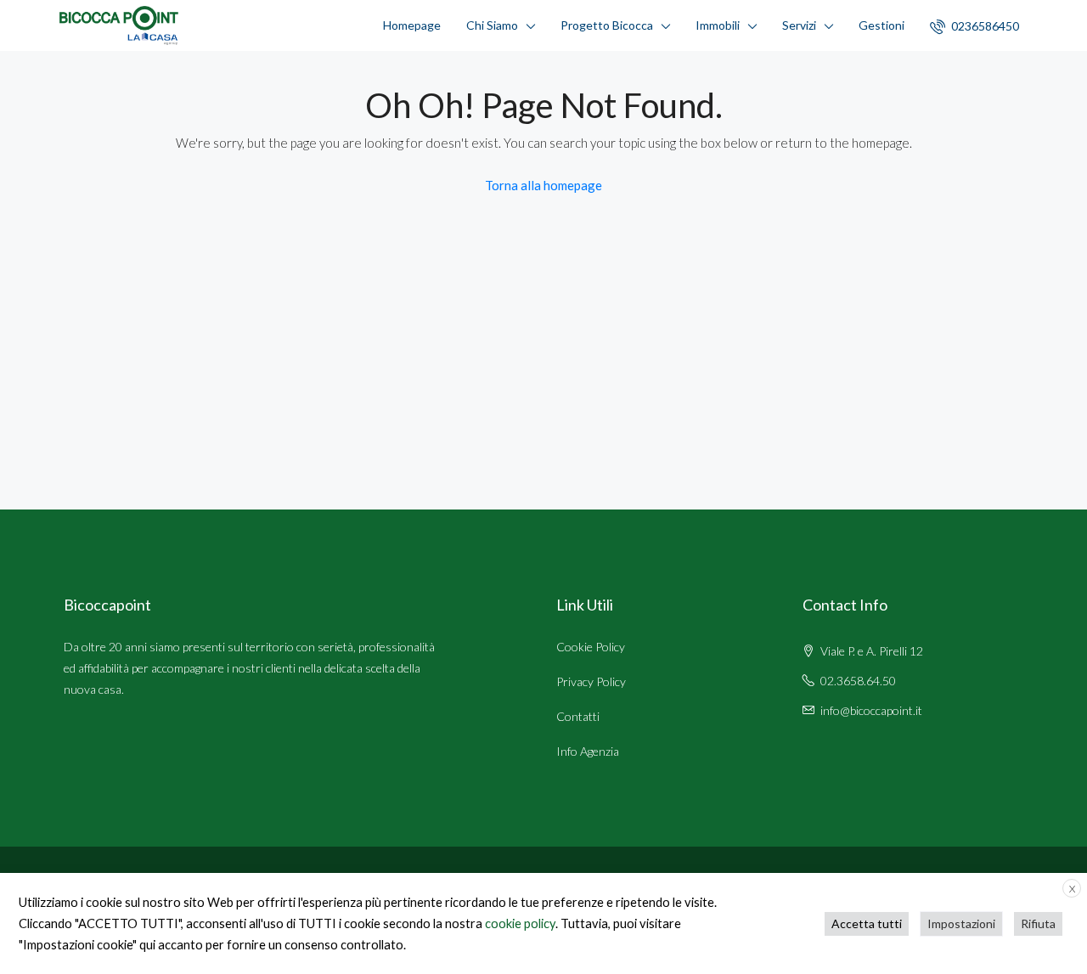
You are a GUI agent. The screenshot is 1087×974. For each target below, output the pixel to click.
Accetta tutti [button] (866, 923)
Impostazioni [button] (961, 923)
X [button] (1072, 888)
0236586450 (984, 26)
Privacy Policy (591, 681)
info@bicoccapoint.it (871, 710)
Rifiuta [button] (1038, 923)
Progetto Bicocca (606, 25)
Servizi (799, 25)
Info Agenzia (587, 751)
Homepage (412, 25)
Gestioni (881, 25)
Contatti (578, 716)
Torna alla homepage (543, 185)
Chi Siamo (492, 25)
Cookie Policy (590, 646)
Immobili (718, 25)
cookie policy (520, 923)
